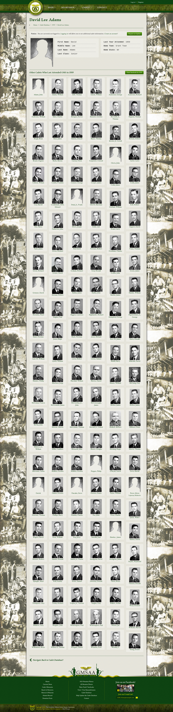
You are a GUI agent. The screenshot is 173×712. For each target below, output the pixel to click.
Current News (47, 684)
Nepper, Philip (96, 471)
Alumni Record (47, 696)
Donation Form (47, 698)
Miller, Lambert (57, 449)
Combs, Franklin (58, 183)
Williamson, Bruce (38, 647)
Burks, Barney (57, 161)
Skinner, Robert (38, 559)
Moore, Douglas (96, 449)
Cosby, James (134, 183)
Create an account (110, 34)
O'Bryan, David (115, 471)
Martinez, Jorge (57, 383)
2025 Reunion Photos (86, 682)
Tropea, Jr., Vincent (77, 603)
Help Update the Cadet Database (86, 696)
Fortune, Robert (96, 249)
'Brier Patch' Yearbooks (86, 687)
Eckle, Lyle (96, 227)
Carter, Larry (134, 161)
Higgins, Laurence (76, 315)
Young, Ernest (135, 649)
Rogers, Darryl (38, 537)
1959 (53, 25)
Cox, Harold (38, 205)
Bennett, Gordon (96, 117)
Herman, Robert (57, 295)
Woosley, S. (115, 647)
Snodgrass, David (96, 559)
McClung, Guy (134, 383)
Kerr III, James (115, 339)
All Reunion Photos (86, 684)
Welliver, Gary (38, 625)
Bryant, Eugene (38, 161)
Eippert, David (134, 227)
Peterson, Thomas (38, 515)
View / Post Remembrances (86, 690)
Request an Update (134, 34)
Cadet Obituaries (47, 687)
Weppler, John (57, 625)
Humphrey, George (115, 317)
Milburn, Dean (134, 427)
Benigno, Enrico (77, 117)
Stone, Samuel (77, 581)
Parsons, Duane (96, 493)
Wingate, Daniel (77, 647)
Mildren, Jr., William (38, 448)
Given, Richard (57, 251)
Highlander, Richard (96, 315)
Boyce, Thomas (96, 139)
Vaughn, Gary (96, 603)
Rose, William (58, 537)
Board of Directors (47, 690)
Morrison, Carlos (38, 471)
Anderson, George (115, 95)
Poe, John (96, 515)
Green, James (134, 271)
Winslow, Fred (96, 647)
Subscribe (136, 697)
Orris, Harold (134, 471)
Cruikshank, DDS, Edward (57, 206)
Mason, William (115, 383)
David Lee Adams (63, 25)
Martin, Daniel (96, 381)
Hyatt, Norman (38, 337)
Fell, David (77, 249)
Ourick (38, 493)
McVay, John (38, 425)
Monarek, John (76, 449)
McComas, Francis (38, 403)
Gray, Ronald (96, 271)
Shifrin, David (135, 539)
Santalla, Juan (96, 537)
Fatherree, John (57, 229)
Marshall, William (77, 381)
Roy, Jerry (76, 537)
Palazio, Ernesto (57, 493)
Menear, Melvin (57, 427)
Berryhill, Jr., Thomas (115, 118)
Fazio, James (38, 249)
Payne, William (115, 493)
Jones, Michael (96, 337)
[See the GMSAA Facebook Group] (125, 688)
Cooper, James (96, 183)
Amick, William (96, 95)
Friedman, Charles (115, 251)
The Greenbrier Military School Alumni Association (60, 707)
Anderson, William (38, 117)
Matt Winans (66, 709)
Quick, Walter (135, 517)
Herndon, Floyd (38, 315)
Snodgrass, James (115, 559)
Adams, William (57, 95)
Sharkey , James (115, 537)
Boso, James (57, 139)
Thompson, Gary (38, 603)
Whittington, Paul (76, 625)
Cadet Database (45, 25)
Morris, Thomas (134, 449)
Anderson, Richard (134, 95)
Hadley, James (77, 293)
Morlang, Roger (115, 449)
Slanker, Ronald (57, 559)
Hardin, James (115, 295)
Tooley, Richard (57, 603)
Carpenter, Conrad (96, 161)
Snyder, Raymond (134, 561)
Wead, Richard (134, 605)
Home (35, 25)
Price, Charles (115, 515)
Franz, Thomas (134, 249)
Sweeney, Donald (96, 581)
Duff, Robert (134, 205)
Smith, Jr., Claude (77, 559)
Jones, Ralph (57, 339)
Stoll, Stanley (57, 581)
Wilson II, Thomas (57, 647)
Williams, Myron (135, 627)
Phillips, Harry (58, 515)
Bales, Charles (57, 117)
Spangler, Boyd (38, 581)
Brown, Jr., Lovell (115, 141)
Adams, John (38, 95)
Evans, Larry (115, 229)
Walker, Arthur (115, 603)
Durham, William (115, 207)
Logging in (64, 34)
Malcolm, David (134, 361)
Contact (86, 698)
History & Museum (47, 693)
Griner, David (58, 273)
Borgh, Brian (38, 139)
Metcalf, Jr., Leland (96, 427)
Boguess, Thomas (135, 117)
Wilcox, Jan (115, 625)
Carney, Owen (77, 161)
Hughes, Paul (57, 317)
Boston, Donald (76, 139)
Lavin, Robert (77, 359)
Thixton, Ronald (135, 583)
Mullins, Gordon (58, 471)
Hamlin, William (135, 293)
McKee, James (115, 405)
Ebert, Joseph (77, 227)
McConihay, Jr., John (76, 404)
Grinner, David (38, 293)
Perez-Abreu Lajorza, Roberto (135, 494)
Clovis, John (115, 163)
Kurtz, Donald (135, 339)
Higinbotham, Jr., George (135, 316)
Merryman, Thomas (77, 427)
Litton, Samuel (96, 359)
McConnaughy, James (96, 404)
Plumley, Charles (77, 515)
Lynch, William (57, 361)
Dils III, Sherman (96, 205)
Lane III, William (38, 359)
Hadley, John (96, 293)
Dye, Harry (38, 227)
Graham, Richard (77, 271)
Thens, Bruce (115, 581)
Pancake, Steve (77, 493)
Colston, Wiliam (38, 183)
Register (141, 2)
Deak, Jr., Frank (76, 205)
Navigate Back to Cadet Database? (47, 660)
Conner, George (77, 183)
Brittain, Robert (134, 139)
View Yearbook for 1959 (134, 72)
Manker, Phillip (38, 381)
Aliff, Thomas (77, 95)
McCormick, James (57, 405)
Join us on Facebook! (125, 682)
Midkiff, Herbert (115, 427)
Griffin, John (115, 273)
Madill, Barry (115, 361)
